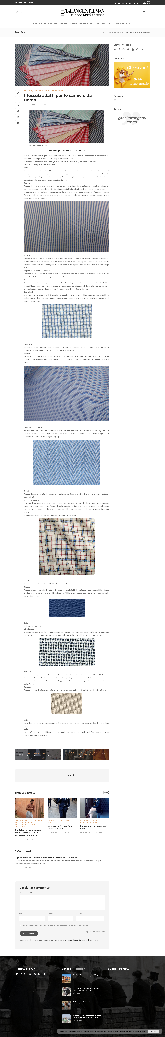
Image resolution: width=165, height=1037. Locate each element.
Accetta (153, 1031)
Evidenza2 (38, 91)
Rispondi (34, 868)
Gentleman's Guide (115, 32)
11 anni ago (32, 104)
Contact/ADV (20, 2)
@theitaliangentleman (132, 120)
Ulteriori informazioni (139, 1031)
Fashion (19, 820)
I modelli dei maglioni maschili (86, 757)
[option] (29, 818)
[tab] (66, 968)
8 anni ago (55, 832)
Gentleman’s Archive (123, 24)
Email (50, 913)
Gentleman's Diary (36, 753)
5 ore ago (75, 980)
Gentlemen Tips (85, 24)
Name (21, 913)
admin (26, 104)
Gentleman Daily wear (48, 24)
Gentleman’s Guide (103, 24)
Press (31, 2)
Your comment (26, 893)
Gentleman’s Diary (68, 24)
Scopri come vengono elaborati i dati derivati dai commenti (76, 940)
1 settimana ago (24, 839)
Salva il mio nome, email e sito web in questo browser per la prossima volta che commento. (56, 925)
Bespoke (28, 91)
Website (79, 913)
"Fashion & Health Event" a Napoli (40, 756)
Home (35, 24)
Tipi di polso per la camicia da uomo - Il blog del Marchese (46, 857)
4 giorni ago (76, 993)
